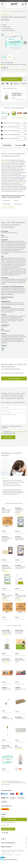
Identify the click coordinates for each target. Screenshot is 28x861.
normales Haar (6, 200)
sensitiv (16, 200)
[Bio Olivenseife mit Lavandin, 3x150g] (8, 113)
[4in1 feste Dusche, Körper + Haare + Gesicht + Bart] (7, 522)
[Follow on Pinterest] (4, 833)
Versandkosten (4, 782)
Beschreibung (7, 145)
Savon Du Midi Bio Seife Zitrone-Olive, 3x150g (12, 130)
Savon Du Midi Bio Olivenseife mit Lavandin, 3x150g (12, 126)
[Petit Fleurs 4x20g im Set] (25, 113)
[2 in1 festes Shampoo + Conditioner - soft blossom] (20, 608)
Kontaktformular (5, 825)
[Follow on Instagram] (7, 833)
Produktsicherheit (5, 852)
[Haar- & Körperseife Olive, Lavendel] (20, 579)
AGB (13, 852)
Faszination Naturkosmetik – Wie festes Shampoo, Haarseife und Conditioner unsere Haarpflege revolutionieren (13, 483)
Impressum (17, 854)
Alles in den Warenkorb (20, 117)
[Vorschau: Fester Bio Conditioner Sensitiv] (3, 57)
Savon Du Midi (5, 14)
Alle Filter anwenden (8, 207)
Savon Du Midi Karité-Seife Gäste (11, 134)
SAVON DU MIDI (5, 161)
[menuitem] (22, 4)
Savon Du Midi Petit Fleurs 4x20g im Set (12, 138)
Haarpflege (23, 183)
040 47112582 (14, 819)
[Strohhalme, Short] (20, 731)
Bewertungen (19, 145)
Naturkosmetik (6, 203)
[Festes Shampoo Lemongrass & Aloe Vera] (7, 579)
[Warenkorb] (25, 4)
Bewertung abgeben (14, 378)
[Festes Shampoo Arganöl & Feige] (20, 551)
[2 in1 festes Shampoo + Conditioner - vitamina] (7, 608)
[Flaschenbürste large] (7, 731)
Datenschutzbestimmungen (19, 431)
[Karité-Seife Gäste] (19, 113)
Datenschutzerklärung (7, 854)
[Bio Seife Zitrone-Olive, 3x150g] (14, 113)
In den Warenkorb (11, 79)
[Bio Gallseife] (20, 760)
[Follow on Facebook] (2, 833)
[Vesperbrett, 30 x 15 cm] (20, 702)
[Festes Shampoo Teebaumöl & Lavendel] (20, 522)
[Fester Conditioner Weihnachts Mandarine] (7, 551)
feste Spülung (17, 203)
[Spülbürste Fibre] (7, 701)
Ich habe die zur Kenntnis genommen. (14, 432)
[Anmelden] (22, 4)
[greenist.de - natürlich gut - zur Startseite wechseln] (14, 4)
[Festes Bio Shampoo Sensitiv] (7, 760)
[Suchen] (25, 7)
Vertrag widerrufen (8, 829)
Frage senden (8, 437)
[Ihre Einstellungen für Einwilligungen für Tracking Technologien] (9, 859)
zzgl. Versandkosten (20, 69)
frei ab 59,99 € (19, 0)
